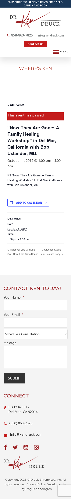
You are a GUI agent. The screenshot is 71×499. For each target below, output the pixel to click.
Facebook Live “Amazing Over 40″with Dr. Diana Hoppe (22, 251)
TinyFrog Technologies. (35, 489)
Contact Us (35, 44)
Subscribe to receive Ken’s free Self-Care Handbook (35, 3)
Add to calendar (29, 202)
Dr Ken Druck (35, 19)
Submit (14, 378)
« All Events (15, 105)
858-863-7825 (22, 35)
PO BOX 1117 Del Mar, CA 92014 (22, 409)
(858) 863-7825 (20, 423)
